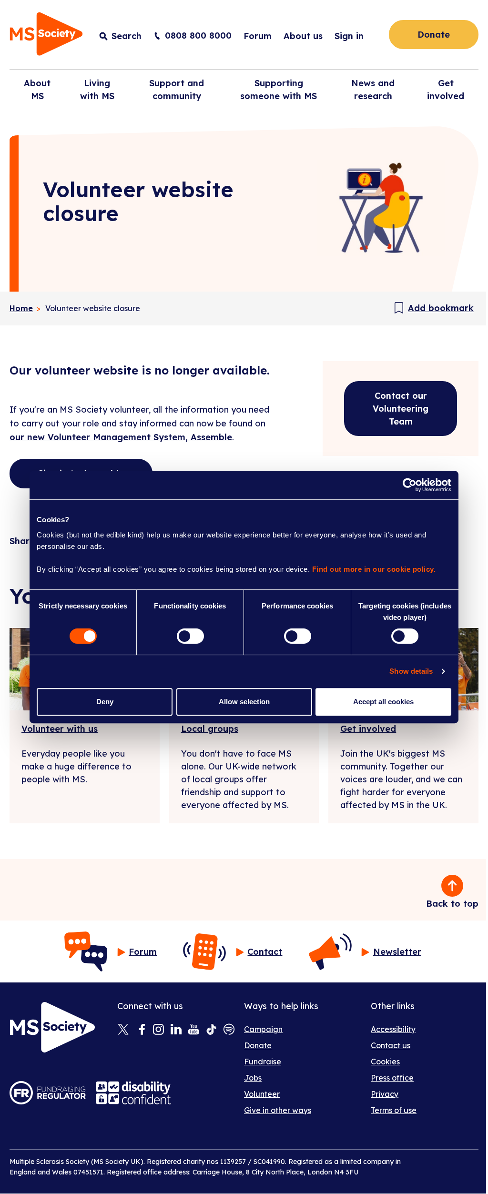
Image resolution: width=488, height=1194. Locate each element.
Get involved (368, 728)
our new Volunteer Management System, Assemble (121, 437)
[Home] (46, 35)
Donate (433, 34)
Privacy (384, 1094)
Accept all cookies (383, 702)
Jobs (253, 1078)
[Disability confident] (133, 1093)
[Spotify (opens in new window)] (229, 1030)
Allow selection (244, 702)
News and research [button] (373, 89)
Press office (392, 1078)
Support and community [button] (176, 89)
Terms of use (394, 1110)
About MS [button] (37, 89)
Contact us (390, 1045)
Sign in (349, 35)
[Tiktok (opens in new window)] (211, 1030)
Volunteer (262, 1094)
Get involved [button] (445, 89)
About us (303, 35)
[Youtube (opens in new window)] (194, 1030)
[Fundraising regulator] (48, 1092)
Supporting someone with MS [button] (278, 89)
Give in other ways (277, 1110)
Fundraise (262, 1061)
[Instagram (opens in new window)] (158, 1030)
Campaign (263, 1029)
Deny (104, 702)
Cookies (385, 1061)
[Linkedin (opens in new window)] (176, 1030)
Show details (411, 671)
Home (21, 308)
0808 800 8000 (198, 35)
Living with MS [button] (97, 89)
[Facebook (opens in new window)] (141, 1030)
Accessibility (393, 1029)
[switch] (190, 636)
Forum (258, 35)
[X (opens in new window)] (123, 1030)
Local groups (209, 728)
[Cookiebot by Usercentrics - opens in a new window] (409, 485)
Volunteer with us (59, 728)
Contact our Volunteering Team (400, 408)
